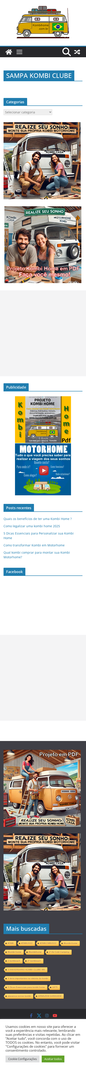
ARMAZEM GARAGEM (49, 996)
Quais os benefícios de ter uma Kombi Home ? (38, 519)
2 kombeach (14, 961)
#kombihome (35, 952)
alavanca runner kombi (19, 996)
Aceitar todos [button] (53, 1059)
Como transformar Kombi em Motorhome (34, 545)
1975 (55, 987)
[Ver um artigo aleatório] (77, 52)
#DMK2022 (27, 943)
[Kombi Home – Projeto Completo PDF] (9, 52)
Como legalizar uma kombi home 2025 (32, 526)
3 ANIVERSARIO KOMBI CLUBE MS (26, 969)
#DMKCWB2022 (48, 943)
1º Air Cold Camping (59, 952)
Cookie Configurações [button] (22, 1059)
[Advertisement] (43, 333)
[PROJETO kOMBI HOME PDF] (42, 124)
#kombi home (14, 952)
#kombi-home (70, 943)
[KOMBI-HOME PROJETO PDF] (42, 753)
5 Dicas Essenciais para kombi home (26, 987)
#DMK (11, 943)
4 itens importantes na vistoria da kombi (28, 978)
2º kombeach (34, 961)
